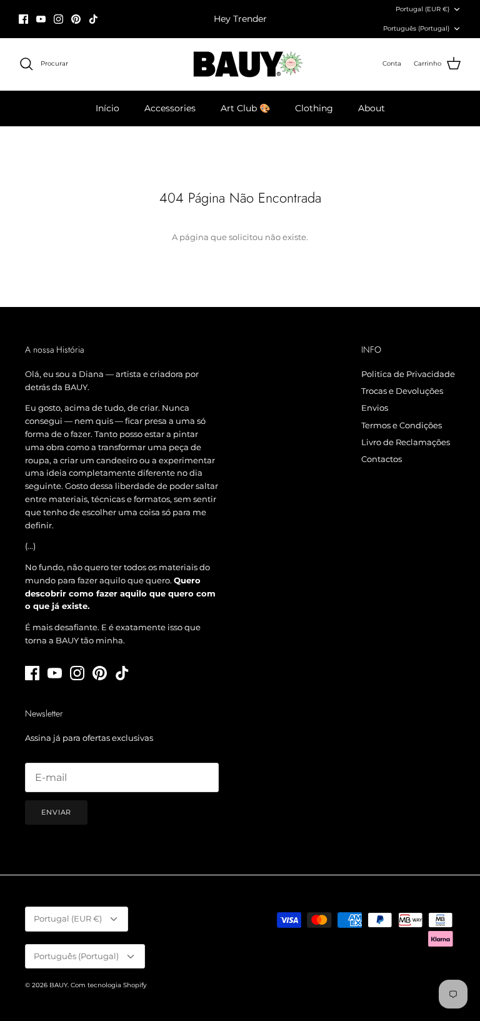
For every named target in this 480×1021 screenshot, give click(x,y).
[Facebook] (23, 19)
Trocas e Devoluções (402, 391)
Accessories (170, 108)
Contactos (381, 459)
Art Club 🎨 (245, 108)
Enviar (56, 812)
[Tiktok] (93, 19)
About (371, 108)
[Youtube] (41, 19)
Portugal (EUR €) (422, 9)
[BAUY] (240, 64)
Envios (374, 408)
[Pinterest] (76, 19)
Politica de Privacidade (408, 374)
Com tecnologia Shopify (108, 985)
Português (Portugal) (416, 28)
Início (107, 108)
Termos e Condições (401, 425)
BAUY (58, 985)
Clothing (314, 108)
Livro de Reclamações (405, 442)
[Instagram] (58, 19)
